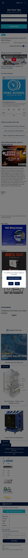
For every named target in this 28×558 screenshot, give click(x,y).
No (17, 283)
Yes (11, 283)
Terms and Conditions (14, 278)
